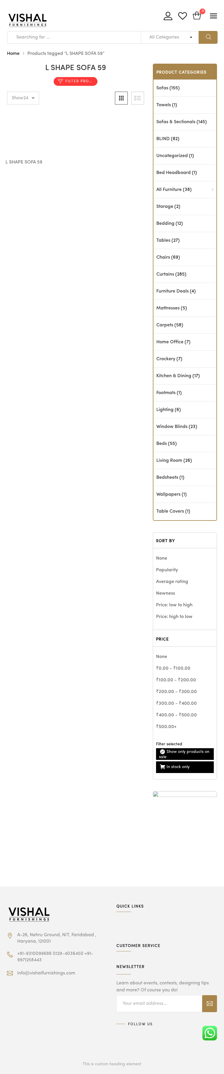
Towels (163, 105)
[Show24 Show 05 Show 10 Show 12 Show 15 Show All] (23, 98)
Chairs (163, 257)
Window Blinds (172, 426)
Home (13, 53)
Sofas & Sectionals (175, 122)
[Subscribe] (209, 1003)
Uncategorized (172, 156)
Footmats (166, 393)
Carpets (164, 325)
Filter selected (169, 744)
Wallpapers (168, 494)
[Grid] (121, 98)
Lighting (165, 410)
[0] (197, 16)
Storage (164, 206)
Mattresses (168, 308)
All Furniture (169, 189)
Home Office (169, 342)
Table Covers (170, 511)
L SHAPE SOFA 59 (24, 162)
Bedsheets (167, 477)
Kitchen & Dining (173, 376)
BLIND (163, 139)
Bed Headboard (173, 172)
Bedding (165, 223)
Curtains (165, 274)
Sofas (162, 88)
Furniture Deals (172, 291)
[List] (137, 98)
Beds (161, 443)
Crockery (165, 359)
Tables (163, 240)
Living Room (169, 460)
